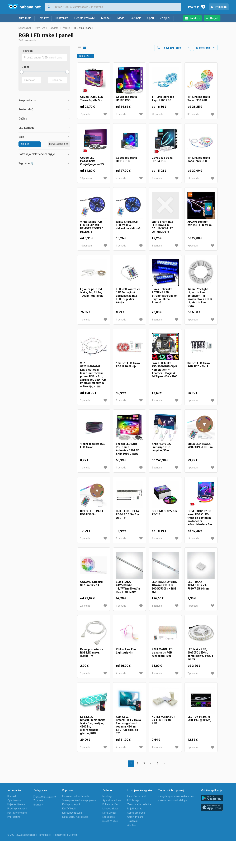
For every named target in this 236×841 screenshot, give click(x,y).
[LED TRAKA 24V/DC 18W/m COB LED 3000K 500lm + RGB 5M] (165, 565)
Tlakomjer (132, 821)
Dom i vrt (43, 18)
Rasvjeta (53, 28)
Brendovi (38, 804)
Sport (150, 18)
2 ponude (85, 605)
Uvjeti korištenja (16, 804)
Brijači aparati (134, 808)
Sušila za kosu (110, 821)
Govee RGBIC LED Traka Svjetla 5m (91, 98)
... (177, 18)
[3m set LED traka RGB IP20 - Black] (201, 347)
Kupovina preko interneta (75, 796)
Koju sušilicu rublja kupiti (75, 816)
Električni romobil (136, 796)
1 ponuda (121, 245)
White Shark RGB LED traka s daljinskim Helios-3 (128, 225)
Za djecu (165, 18)
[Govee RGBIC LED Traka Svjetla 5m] (93, 80)
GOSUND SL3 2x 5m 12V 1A (164, 512)
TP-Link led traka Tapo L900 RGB (163, 98)
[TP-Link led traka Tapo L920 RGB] (201, 141)
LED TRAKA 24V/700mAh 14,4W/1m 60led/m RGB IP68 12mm (128, 586)
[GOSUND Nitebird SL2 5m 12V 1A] (93, 565)
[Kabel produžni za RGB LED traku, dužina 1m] (93, 633)
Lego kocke (108, 816)
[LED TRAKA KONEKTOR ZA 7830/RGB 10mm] (201, 565)
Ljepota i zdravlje (84, 18)
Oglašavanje (14, 800)
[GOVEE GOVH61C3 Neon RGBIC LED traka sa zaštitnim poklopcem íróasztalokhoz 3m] (201, 494)
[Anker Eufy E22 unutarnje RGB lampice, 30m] (165, 427)
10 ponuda (86, 178)
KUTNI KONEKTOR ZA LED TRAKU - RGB (163, 720)
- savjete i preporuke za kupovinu (176, 796)
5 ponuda (157, 467)
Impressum (13, 816)
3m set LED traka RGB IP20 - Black (198, 365)
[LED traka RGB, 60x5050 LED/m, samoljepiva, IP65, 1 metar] (201, 633)
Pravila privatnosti (17, 808)
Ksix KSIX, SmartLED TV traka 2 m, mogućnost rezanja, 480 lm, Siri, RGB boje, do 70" (128, 725)
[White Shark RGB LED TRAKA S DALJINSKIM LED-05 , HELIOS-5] (165, 205)
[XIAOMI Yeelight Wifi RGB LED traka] (201, 205)
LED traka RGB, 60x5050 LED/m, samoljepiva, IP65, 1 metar (200, 654)
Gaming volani (135, 816)
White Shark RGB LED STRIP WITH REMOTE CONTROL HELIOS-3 (92, 226)
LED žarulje (133, 800)
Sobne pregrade (136, 812)
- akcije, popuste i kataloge (172, 800)
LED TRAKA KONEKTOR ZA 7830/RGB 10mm (198, 585)
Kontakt (11, 796)
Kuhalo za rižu (110, 804)
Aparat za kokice (111, 800)
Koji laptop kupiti (71, 804)
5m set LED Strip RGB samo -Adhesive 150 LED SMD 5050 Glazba (127, 449)
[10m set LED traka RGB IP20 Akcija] (129, 347)
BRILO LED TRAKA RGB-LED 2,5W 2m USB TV (127, 514)
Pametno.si (60, 834)
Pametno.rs (44, 834)
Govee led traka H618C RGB (126, 98)
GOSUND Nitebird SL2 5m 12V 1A (91, 583)
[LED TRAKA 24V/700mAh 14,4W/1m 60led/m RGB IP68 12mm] (129, 565)
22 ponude (157, 114)
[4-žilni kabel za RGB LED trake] (93, 427)
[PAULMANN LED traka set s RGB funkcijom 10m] (165, 633)
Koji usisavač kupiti (72, 812)
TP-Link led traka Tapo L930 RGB (198, 98)
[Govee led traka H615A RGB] (165, 141)
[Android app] (212, 798)
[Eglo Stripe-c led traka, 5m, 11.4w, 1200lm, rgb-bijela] (93, 273)
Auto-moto (25, 18)
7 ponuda (85, 114)
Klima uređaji (109, 812)
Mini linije (107, 796)
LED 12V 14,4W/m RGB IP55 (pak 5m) (199, 718)
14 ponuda (193, 178)
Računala (135, 18)
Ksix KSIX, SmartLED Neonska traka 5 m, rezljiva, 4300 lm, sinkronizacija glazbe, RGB (92, 725)
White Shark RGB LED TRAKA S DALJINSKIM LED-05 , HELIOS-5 (163, 226)
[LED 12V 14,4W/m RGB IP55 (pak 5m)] (201, 700)
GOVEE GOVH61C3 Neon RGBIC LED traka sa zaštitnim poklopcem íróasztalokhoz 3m (199, 517)
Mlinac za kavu (110, 808)
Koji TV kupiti (69, 808)
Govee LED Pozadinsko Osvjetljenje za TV (92, 161)
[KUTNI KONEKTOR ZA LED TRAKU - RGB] (165, 700)
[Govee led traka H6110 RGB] (129, 141)
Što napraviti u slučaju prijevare (79, 800)
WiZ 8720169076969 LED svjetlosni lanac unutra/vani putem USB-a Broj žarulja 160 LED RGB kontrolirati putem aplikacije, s (93, 375)
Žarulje (66, 28)
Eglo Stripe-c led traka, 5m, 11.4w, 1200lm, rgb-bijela (91, 292)
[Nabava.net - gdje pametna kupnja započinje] (24, 7)
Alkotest (131, 825)
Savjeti (214, 18)
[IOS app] (212, 807)
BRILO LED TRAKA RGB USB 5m (91, 512)
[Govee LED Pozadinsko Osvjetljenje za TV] (93, 141)
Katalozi (195, 18)
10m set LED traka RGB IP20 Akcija (128, 365)
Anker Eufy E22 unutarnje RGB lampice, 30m (161, 447)
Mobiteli (106, 18)
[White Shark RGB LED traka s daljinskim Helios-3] (129, 205)
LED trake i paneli (83, 28)
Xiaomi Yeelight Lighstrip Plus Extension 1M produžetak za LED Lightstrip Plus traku (199, 297)
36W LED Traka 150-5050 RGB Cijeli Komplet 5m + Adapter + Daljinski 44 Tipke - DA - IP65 (164, 370)
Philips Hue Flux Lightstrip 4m (126, 651)
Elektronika (61, 18)
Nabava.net (24, 28)
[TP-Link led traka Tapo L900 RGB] (165, 80)
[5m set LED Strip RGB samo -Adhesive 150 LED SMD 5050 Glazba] (129, 427)
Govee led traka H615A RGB (162, 159)
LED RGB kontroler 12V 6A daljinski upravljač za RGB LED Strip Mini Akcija (128, 296)
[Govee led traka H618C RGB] (129, 80)
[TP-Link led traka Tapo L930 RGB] (201, 80)
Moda (120, 18)
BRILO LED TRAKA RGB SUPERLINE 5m (200, 445)
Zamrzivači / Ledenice (139, 804)
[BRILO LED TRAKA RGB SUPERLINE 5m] (201, 427)
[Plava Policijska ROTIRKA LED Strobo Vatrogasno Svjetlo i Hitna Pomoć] (165, 273)
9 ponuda (121, 114)
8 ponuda (192, 319)
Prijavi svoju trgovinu (45, 796)
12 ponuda (193, 538)
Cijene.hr (73, 834)
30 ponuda (193, 114)
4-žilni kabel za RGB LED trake (92, 445)
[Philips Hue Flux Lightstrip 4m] (129, 633)
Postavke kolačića (17, 812)
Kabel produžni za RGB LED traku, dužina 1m (91, 652)
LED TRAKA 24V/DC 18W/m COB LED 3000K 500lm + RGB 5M (164, 586)
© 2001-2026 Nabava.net (21, 834)
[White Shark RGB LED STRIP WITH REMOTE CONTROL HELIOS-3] (93, 205)
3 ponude (85, 400)
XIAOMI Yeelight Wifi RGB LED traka (199, 223)
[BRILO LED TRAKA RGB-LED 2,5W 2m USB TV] (129, 494)
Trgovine (38, 800)
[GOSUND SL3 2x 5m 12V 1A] (165, 494)
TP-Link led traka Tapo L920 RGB (198, 159)
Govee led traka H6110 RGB (126, 159)
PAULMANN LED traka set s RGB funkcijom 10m (162, 652)
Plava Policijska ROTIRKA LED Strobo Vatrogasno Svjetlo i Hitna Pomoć (164, 296)
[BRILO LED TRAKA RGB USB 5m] (93, 494)
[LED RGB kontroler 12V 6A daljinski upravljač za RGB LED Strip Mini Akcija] (129, 273)
